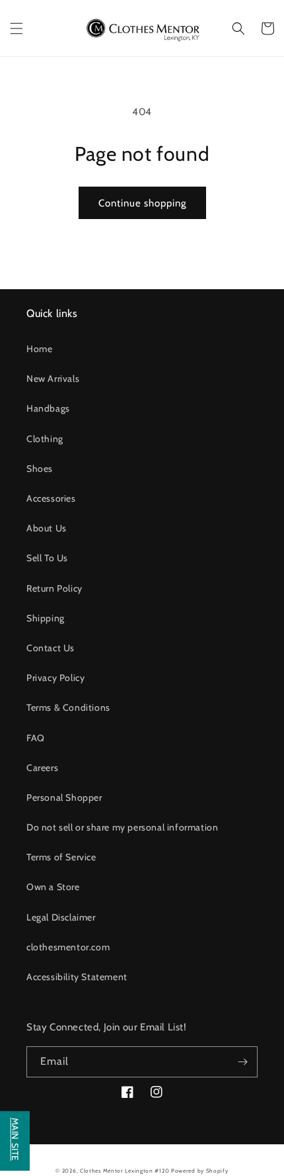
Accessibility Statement (76, 977)
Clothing (44, 439)
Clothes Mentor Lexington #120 (124, 1170)
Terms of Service (61, 857)
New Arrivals (52, 378)
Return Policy (54, 588)
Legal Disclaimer (61, 917)
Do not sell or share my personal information (122, 827)
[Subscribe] (242, 1061)
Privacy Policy (55, 678)
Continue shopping (142, 203)
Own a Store (53, 887)
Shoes (39, 469)
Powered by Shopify (200, 1170)
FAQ (35, 738)
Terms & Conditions (68, 707)
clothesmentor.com (68, 947)
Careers (42, 768)
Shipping (45, 618)
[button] (16, 28)
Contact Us (50, 648)
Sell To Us (47, 558)
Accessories (51, 498)
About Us (46, 528)
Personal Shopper (64, 797)
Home (39, 349)
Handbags (48, 408)
